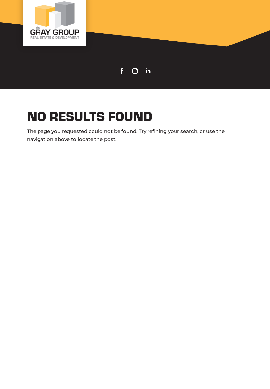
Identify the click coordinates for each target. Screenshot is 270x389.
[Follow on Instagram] (135, 71)
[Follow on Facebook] (122, 71)
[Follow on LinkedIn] (148, 71)
